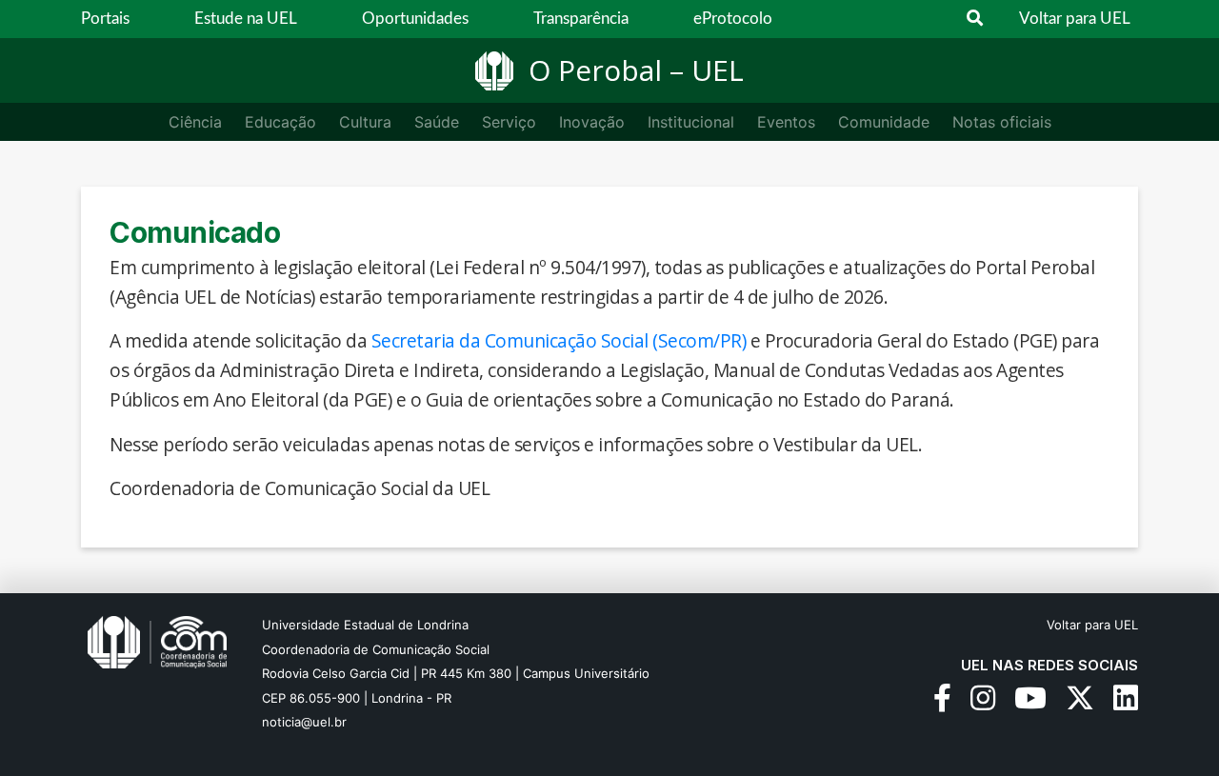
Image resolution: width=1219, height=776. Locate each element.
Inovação (592, 121)
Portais (105, 18)
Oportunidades (415, 18)
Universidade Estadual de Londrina (365, 624)
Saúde (436, 121)
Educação (280, 121)
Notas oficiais (1001, 121)
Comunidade (883, 121)
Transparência (581, 18)
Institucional (691, 121)
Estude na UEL (245, 18)
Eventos (786, 121)
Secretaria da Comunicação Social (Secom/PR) (559, 340)
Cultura (365, 121)
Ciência (195, 121)
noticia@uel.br (304, 721)
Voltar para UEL (1074, 18)
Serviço (509, 121)
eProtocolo (732, 18)
